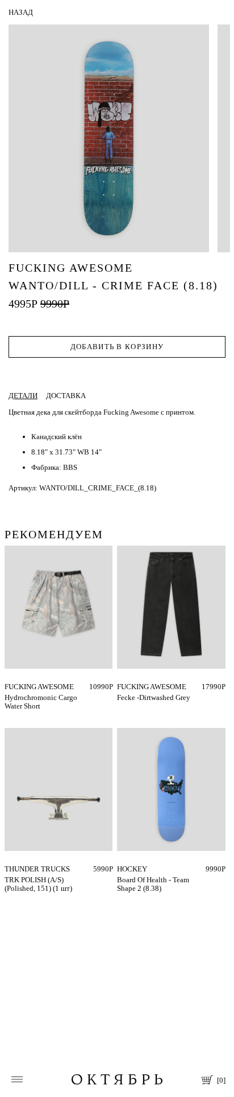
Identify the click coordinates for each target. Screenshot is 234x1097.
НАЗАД (21, 12)
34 (121, 686)
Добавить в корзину (117, 346)
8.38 (124, 869)
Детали (23, 395)
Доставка (66, 395)
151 (10, 869)
